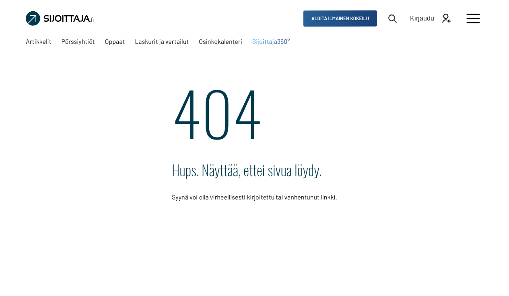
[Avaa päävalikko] (473, 18)
